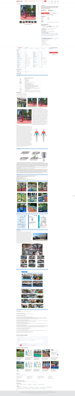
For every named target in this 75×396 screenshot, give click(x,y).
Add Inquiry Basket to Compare (28, 24)
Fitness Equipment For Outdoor (49, 387)
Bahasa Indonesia (53, 392)
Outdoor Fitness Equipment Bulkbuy (42, 388)
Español (25, 392)
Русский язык (32, 392)
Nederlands (39, 392)
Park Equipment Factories (31, 387)
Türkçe (48, 392)
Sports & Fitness (24, 384)
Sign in (58, 1)
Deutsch (36, 392)
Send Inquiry (53, 52)
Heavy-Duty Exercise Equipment (41, 384)
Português (28, 392)
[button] (46, 48)
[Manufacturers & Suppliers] (19, 1)
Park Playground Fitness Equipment (35, 388)
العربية (40, 392)
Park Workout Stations (29, 384)
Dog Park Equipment (29, 378)
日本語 (43, 392)
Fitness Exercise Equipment (42, 387)
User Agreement (41, 393)
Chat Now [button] (54, 54)
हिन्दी (45, 392)
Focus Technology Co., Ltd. (34, 393)
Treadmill (18, 384)
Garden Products (18, 378)
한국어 (42, 392)
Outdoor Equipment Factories (25, 387)
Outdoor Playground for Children (51, 378)
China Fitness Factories (19, 387)
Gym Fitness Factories (37, 387)
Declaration (43, 393)
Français (30, 392)
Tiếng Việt (51, 392)
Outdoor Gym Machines (35, 384)
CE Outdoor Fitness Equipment (27, 388)
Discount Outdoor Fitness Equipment (20, 388)
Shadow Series (39, 378)
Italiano (34, 392)
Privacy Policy (46, 393)
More (16, 389)
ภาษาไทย (47, 392)
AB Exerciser (21, 384)
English (23, 392)
